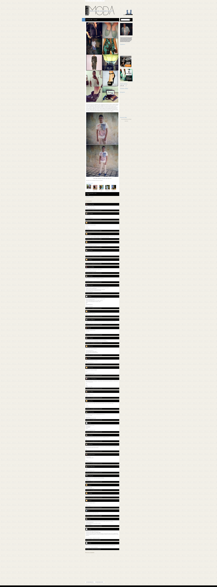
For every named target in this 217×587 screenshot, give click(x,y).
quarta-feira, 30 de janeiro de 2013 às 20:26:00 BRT (94, 497)
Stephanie (89, 296)
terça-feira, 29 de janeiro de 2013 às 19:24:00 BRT (94, 282)
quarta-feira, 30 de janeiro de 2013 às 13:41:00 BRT (94, 397)
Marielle (89, 327)
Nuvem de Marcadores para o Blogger (126, 119)
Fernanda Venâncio (91, 454)
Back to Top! (115, 586)
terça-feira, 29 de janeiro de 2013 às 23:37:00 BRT (94, 308)
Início (87, 0)
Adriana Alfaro (90, 391)
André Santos (90, 250)
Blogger (105, 586)
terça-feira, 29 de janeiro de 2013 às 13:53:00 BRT (94, 219)
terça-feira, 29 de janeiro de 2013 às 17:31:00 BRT (94, 247)
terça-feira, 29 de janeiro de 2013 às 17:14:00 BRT (94, 230)
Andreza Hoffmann (91, 319)
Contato (95, 0)
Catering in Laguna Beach (94, 547)
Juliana (89, 358)
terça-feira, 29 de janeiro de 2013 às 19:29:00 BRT (94, 293)
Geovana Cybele (91, 204)
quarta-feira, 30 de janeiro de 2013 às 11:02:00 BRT (94, 364)
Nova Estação (90, 338)
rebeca (89, 242)
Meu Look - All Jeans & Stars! (107, 190)
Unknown (89, 222)
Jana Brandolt (90, 475)
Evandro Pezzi (90, 400)
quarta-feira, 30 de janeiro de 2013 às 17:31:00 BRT (94, 441)
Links (99, 0)
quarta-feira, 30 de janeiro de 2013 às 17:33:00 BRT (94, 451)
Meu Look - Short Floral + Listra (95, 190)
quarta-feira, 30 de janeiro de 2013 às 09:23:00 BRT (94, 324)
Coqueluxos (90, 259)
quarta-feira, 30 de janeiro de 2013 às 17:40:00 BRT (94, 463)
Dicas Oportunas (91, 412)
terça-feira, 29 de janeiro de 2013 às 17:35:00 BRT (94, 256)
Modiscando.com (88, 479)
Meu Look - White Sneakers (89, 189)
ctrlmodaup (90, 493)
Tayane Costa (90, 367)
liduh (89, 311)
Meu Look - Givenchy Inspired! (113, 190)
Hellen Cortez (90, 346)
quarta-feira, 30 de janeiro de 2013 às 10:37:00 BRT (94, 355)
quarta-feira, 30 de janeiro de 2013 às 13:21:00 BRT (94, 388)
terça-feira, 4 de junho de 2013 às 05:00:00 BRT (93, 549)
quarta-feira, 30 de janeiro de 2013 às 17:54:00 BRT (94, 472)
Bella (89, 510)
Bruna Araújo (90, 213)
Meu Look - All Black (101, 190)
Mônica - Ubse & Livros (92, 378)
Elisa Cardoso (90, 285)
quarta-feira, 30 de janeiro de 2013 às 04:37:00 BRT (94, 316)
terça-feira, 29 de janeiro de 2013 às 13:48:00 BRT (94, 210)
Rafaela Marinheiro (91, 466)
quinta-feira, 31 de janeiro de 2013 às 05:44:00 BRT (94, 507)
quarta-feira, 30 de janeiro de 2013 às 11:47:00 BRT (94, 375)
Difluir (111, 586)
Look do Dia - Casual (91, 19)
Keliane (89, 519)
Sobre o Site (91, 0)
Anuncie (102, 0)
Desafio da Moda (91, 266)
